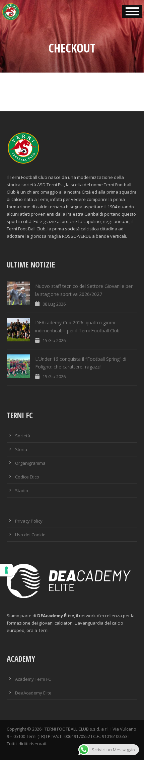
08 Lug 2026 (54, 304)
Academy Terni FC (33, 679)
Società (22, 436)
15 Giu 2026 (54, 340)
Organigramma (30, 463)
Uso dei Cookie (30, 535)
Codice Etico (27, 477)
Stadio (21, 490)
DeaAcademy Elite (33, 693)
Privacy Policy (29, 521)
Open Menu (132, 11)
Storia (21, 449)
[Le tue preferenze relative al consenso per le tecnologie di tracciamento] (6, 570)
